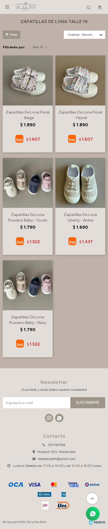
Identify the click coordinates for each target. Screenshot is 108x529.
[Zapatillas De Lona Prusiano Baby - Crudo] (28, 183)
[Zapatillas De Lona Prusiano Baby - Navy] (28, 285)
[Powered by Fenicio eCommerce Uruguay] (97, 522)
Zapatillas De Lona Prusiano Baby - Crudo (28, 217)
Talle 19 (37, 47)
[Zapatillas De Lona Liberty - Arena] (80, 183)
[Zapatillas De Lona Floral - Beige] (28, 80)
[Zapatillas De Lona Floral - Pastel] (80, 80)
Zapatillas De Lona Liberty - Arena (80, 217)
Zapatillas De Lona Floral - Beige (28, 115)
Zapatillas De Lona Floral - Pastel (80, 115)
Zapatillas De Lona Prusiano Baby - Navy (27, 320)
